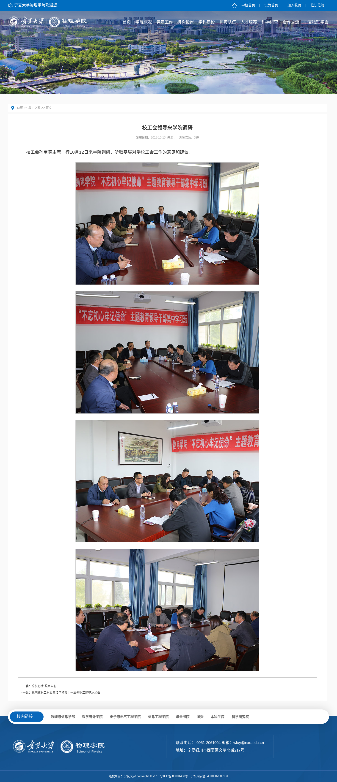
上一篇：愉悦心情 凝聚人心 (38, 686)
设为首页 (271, 5)
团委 (200, 717)
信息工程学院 (158, 717)
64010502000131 (217, 776)
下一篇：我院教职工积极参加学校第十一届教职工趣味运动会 (60, 692)
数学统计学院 (92, 717)
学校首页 (248, 5)
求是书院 (183, 717)
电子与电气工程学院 (125, 717)
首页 (20, 107)
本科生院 (217, 717)
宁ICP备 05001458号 (174, 776)
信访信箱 (317, 5)
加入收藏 (294, 5)
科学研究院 (240, 717)
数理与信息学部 (63, 717)
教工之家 (34, 107)
